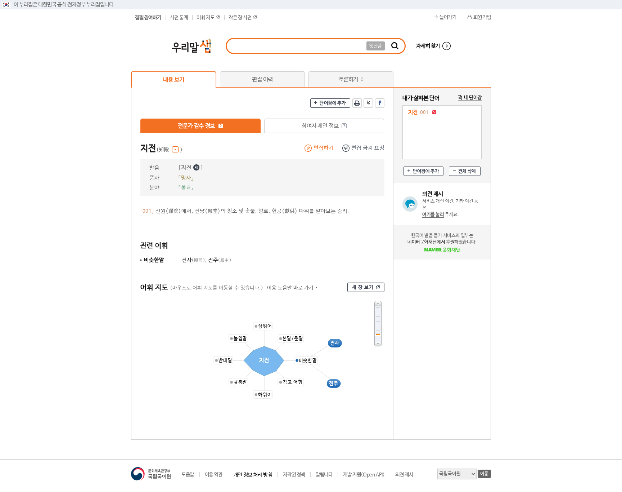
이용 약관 (213, 475)
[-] (378, 344)
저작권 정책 (294, 475)
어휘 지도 (205, 18)
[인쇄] (357, 103)
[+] (378, 303)
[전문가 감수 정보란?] (220, 125)
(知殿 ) (169, 149)
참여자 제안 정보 (321, 126)
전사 (193, 260)
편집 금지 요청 (367, 148)
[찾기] (395, 46)
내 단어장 (473, 98)
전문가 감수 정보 (197, 126)
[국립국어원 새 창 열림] (151, 473)
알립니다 (324, 475)
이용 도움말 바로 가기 (290, 288)
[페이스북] (379, 103)
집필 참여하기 (148, 18)
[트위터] (368, 103)
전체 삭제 (467, 171)
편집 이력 (262, 79)
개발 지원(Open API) (363, 475)
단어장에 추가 (333, 103)
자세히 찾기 (428, 46)
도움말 (187, 475)
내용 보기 (173, 79)
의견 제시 (404, 475)
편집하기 (324, 148)
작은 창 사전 (240, 18)
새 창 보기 (363, 287)
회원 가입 (482, 17)
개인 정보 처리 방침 (252, 475)
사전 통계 (179, 18)
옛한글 (375, 46)
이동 (484, 474)
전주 (219, 260)
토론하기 (351, 79)
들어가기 (448, 17)
